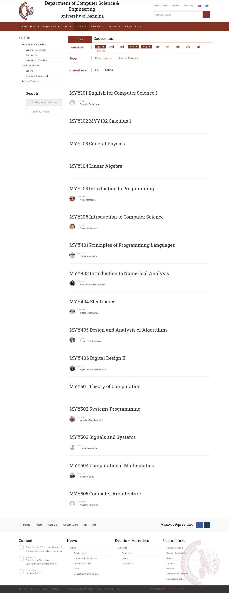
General (29, 70)
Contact (175, 5)
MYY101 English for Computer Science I (113, 93)
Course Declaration (176, 552)
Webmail (170, 568)
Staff (65, 26)
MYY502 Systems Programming (105, 409)
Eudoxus (170, 563)
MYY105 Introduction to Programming (111, 188)
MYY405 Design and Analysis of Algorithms (118, 330)
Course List (31, 54)
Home (156, 5)
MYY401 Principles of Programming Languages (122, 245)
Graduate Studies (30, 65)
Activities (112, 26)
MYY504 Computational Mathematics (111, 465)
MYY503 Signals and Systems (102, 437)
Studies (79, 26)
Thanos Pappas (176, 589)
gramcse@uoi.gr (34, 572)
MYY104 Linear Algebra (96, 166)
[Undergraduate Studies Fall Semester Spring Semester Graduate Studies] (44, 102)
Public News (80, 552)
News (33, 26)
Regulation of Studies (36, 60)
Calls (76, 568)
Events (125, 558)
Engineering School (175, 578)
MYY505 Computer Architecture (105, 494)
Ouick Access (131, 26)
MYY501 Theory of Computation (105, 386)
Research (96, 26)
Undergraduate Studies (34, 44)
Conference (127, 563)
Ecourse (170, 557)
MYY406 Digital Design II (97, 358)
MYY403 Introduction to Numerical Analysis (119, 273)
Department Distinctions (86, 573)
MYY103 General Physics (97, 143)
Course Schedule (174, 547)
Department (49, 26)
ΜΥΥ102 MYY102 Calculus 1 (100, 121)
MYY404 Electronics (92, 301)
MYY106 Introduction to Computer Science (116, 217)
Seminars (126, 552)
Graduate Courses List (37, 75)
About (165, 5)
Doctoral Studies (30, 80)
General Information (36, 49)
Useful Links (188, 5)
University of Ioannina (177, 573)
